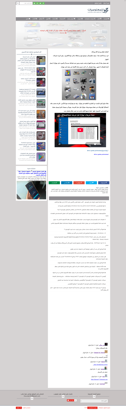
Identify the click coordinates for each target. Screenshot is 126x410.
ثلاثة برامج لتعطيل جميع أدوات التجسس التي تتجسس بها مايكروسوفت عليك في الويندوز (81, 253)
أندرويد (80, 18)
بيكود (18, 407)
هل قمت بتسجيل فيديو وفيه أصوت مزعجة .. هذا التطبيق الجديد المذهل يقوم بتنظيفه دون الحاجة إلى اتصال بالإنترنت (32, 173)
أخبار (99, 18)
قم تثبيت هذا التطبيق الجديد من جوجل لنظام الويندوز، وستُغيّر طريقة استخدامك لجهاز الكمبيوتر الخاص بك (79, 224)
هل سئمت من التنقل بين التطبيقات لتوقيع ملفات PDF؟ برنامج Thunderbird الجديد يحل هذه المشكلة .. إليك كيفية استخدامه (79, 258)
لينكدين (66, 182)
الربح (47, 18)
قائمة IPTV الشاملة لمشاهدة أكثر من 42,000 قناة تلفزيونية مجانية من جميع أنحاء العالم (27, 91)
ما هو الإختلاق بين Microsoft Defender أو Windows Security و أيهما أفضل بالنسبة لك (82, 206)
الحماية (54, 18)
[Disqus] (79, 316)
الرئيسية (106, 18)
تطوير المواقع (98, 3)
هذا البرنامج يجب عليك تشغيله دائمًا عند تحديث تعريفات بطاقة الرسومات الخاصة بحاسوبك (82, 262)
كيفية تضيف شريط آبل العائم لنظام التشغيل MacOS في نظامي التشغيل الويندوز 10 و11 (81, 209)
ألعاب (34, 18)
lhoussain (62, 33)
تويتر (90, 182)
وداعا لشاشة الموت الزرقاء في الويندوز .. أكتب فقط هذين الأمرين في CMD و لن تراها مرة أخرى (80, 202)
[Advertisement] (49, 11)
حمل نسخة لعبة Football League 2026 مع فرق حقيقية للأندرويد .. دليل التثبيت (27, 144)
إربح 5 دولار (106, 3)
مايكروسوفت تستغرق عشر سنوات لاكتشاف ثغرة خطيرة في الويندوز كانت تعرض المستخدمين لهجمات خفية (79, 214)
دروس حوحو (71, 18)
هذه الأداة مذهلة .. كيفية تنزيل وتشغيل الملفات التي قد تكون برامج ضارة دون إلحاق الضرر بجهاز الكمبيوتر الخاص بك (81, 268)
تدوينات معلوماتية (89, 18)
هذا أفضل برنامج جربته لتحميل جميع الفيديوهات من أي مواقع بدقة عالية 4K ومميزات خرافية (26, 123)
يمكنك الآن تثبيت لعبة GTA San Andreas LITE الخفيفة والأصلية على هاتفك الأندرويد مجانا (26, 112)
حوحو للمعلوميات (92, 407)
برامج (27, 18)
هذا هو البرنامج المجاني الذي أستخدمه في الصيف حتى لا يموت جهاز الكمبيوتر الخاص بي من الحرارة (79, 272)
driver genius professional (101, 154)
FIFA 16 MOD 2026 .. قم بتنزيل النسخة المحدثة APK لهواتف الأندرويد (26, 69)
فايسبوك (62, 18)
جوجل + (78, 182)
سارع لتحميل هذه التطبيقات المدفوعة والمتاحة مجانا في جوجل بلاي (27, 155)
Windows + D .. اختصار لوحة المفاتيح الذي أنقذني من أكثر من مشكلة (86, 233)
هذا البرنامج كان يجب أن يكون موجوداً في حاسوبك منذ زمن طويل (88, 249)
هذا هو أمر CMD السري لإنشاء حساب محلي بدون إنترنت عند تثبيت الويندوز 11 (85, 229)
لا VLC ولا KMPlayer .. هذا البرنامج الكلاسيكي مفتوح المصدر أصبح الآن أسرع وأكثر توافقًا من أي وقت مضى (79, 244)
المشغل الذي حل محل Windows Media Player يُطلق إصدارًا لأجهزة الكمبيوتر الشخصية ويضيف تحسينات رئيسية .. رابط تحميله (81, 238)
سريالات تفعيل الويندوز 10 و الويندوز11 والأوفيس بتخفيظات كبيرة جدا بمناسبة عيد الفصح (82, 280)
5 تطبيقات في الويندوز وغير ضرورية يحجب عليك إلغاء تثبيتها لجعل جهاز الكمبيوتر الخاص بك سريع (79, 219)
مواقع (41, 18)
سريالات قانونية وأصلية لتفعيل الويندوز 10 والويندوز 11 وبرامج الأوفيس (87, 284)
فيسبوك (103, 182)
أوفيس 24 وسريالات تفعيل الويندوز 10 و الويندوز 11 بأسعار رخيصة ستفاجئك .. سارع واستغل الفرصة (79, 276)
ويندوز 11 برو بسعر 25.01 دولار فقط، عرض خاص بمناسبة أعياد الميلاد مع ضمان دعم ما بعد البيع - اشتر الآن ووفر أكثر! (79, 289)
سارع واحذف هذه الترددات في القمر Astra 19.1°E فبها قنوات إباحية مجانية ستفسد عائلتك (27, 133)
